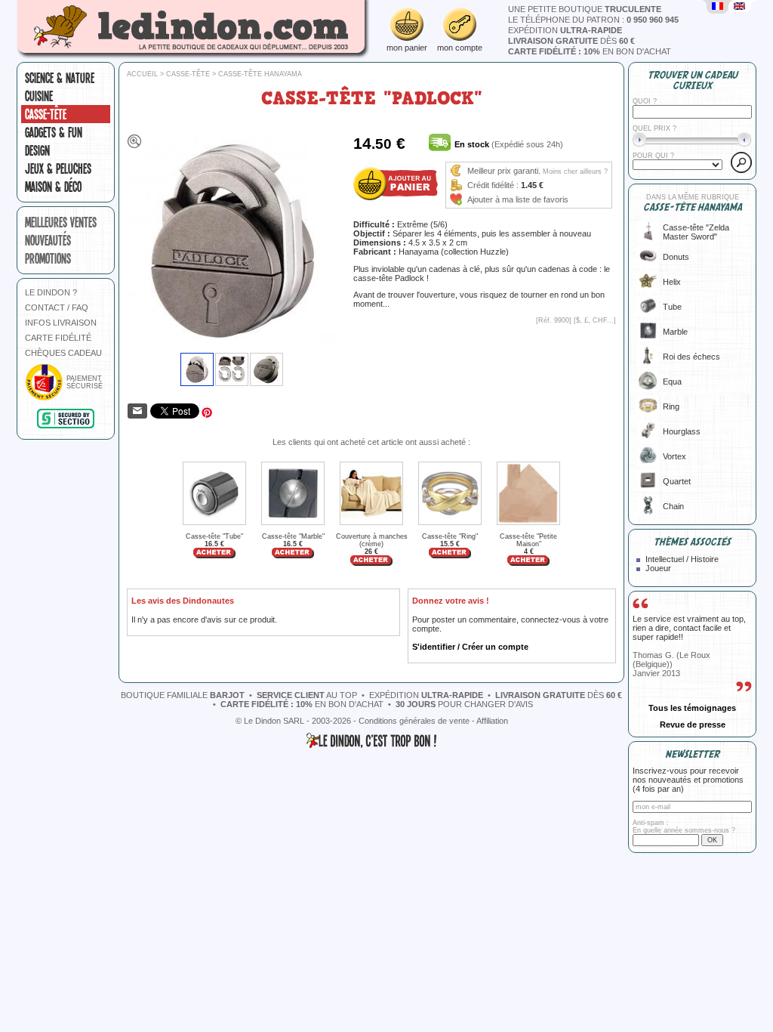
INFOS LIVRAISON (61, 322)
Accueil (142, 74)
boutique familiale (183, 695)
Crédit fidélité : (493, 185)
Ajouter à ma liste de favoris (517, 199)
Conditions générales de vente (414, 720)
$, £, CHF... (595, 320)
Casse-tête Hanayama (260, 74)
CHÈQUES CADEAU (63, 352)
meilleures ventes (61, 222)
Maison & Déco (53, 187)
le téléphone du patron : (593, 19)
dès (571, 40)
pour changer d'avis (464, 704)
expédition (565, 30)
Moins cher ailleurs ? (575, 171)
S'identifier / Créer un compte (470, 646)
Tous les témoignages (692, 707)
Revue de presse (692, 724)
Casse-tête (45, 114)
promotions (48, 258)
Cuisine (39, 96)
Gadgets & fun (53, 132)
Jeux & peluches (58, 168)
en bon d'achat (589, 51)
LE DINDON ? (51, 292)
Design (37, 150)
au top (307, 695)
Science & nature (59, 78)
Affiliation (492, 720)
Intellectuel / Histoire (682, 559)
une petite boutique (584, 9)
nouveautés (48, 240)
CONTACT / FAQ (56, 307)
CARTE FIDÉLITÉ (58, 337)
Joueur (658, 568)
